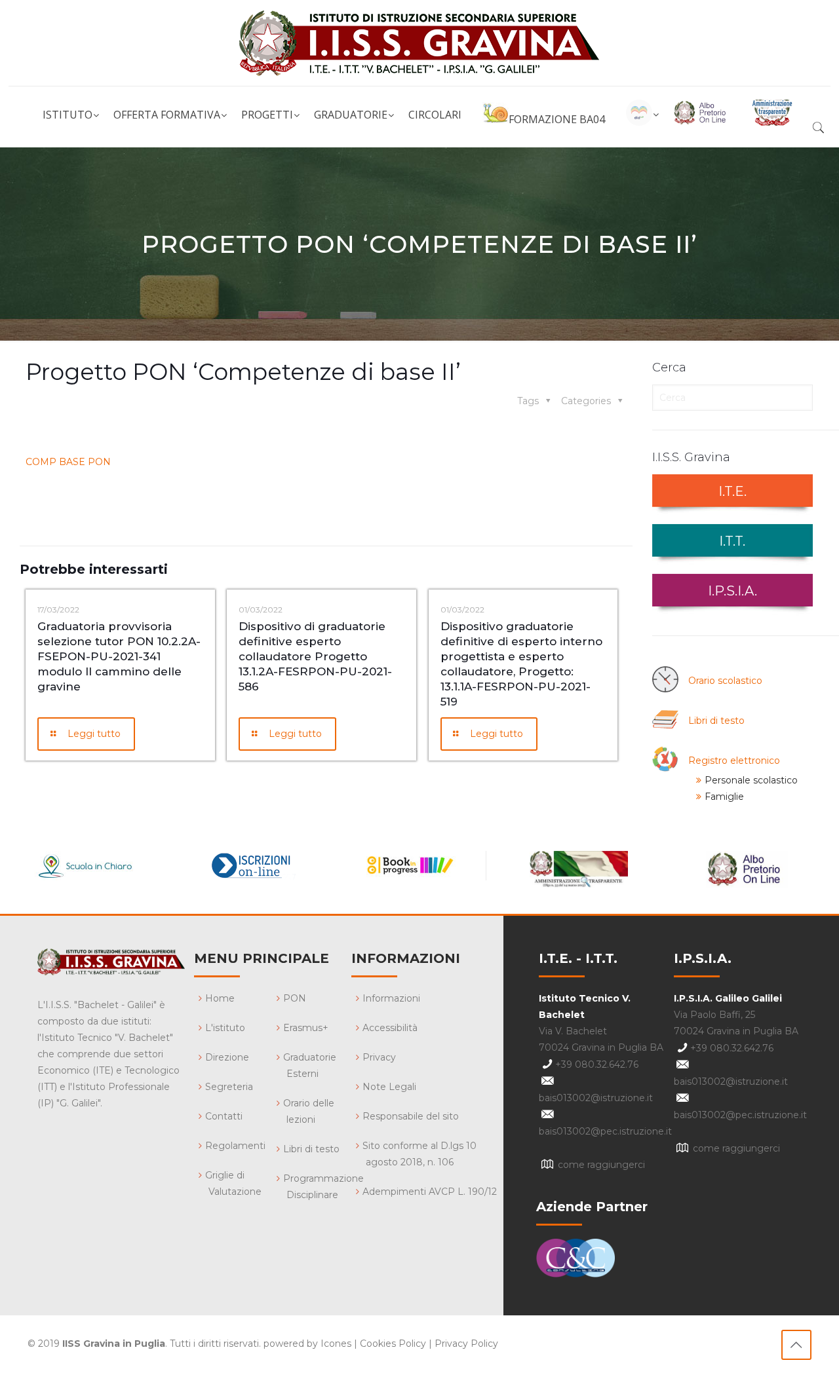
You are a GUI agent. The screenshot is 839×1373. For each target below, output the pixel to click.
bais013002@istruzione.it (596, 1098)
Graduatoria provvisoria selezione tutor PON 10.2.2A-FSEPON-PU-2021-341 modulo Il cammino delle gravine (119, 656)
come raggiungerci (601, 1165)
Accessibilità (390, 1028)
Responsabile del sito (410, 1116)
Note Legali (389, 1087)
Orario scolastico (725, 680)
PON (294, 998)
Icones (336, 1343)
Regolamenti (235, 1146)
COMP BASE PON (68, 462)
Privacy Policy (466, 1343)
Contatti (224, 1116)
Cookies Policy (393, 1343)
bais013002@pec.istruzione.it (605, 1131)
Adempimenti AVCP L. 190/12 (429, 1191)
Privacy (379, 1057)
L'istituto (225, 1028)
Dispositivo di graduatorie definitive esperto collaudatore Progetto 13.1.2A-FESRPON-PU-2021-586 (315, 656)
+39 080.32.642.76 (596, 1064)
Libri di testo (716, 720)
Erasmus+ (305, 1028)
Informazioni (391, 998)
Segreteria (229, 1087)
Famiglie (724, 796)
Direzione (227, 1057)
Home (220, 998)
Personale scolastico (751, 780)
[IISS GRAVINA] (419, 43)
